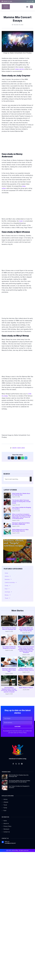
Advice (7, 576)
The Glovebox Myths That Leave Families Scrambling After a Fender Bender (21, 501)
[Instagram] (30, 1)
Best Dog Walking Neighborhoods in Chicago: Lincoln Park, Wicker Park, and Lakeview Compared (9, 690)
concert (14, 447)
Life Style (7, 592)
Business (7, 579)
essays (19, 447)
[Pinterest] (32, 1)
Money (7, 595)
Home (6, 573)
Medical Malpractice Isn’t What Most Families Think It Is (20, 530)
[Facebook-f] (27, 1)
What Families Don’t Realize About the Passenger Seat (21, 494)
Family (6, 585)
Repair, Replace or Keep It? (26, 687)
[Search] (31, 479)
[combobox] (16, 479)
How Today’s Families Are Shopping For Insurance (9, 647)
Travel (6, 598)
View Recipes (10, 559)
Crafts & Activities (10, 582)
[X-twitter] (29, 1)
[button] (27, 6)
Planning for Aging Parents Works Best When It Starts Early (21, 523)
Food (6, 588)
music (21, 221)
